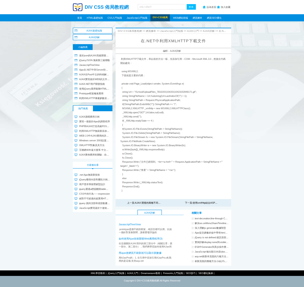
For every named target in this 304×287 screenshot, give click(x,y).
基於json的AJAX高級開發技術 (94, 55)
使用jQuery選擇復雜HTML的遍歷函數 (94, 88)
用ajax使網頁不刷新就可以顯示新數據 (140, 253)
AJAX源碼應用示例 (89, 116)
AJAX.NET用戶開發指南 (92, 84)
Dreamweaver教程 (150, 273)
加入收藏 (225, 7)
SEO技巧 (191, 273)
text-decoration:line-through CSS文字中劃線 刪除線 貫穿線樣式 (227, 218)
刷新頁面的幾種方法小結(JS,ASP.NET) (215, 261)
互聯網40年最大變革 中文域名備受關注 (94, 150)
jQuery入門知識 (116, 273)
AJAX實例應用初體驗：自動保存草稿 (94, 154)
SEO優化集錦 (205, 273)
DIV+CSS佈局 (160, 17)
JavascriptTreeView (130, 224)
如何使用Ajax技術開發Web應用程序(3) (140, 238)
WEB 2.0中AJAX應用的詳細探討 (94, 135)
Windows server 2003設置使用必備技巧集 (94, 140)
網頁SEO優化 (214, 17)
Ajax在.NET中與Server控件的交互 (94, 69)
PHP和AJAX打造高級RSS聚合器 (94, 126)
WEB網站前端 (180, 17)
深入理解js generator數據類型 (210, 228)
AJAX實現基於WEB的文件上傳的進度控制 (94, 79)
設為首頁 (211, 7)
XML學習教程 (98, 273)
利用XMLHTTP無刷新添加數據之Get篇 (94, 131)
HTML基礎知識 (95, 17)
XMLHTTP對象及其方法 (91, 145)
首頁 (79, 17)
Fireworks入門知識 (173, 273)
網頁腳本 (197, 17)
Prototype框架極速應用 (91, 93)
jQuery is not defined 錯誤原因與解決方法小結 (219, 237)
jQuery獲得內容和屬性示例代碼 (94, 179)
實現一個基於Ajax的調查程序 (94, 121)
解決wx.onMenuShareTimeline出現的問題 (216, 223)
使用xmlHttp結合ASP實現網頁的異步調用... (215, 202)
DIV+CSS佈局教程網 (130, 31)
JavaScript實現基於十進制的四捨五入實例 (94, 208)
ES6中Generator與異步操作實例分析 (214, 247)
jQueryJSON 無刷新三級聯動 (94, 60)
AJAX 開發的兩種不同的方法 (150, 202)
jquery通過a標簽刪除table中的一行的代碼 (94, 189)
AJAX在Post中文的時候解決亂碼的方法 (94, 74)
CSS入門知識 (115, 17)
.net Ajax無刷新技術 (89, 174)
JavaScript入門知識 (137, 17)
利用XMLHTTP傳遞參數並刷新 (94, 98)
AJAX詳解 (209, 31)
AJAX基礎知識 (94, 30)
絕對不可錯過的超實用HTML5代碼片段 (94, 198)
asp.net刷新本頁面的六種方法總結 (213, 256)
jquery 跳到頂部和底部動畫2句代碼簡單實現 (94, 203)
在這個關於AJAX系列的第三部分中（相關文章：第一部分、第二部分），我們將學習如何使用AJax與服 (145, 246)
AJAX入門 (193, 31)
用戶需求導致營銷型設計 (92, 184)
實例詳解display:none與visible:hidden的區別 (218, 242)
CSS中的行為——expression (94, 193)
